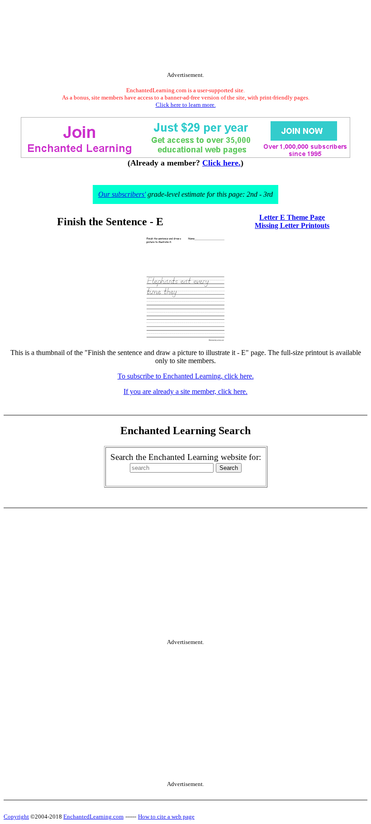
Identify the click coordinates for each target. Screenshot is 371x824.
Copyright (16, 816)
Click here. (221, 162)
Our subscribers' (122, 194)
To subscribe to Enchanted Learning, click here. (186, 376)
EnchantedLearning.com (93, 816)
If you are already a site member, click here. (185, 391)
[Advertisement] (185, 37)
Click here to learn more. (186, 104)
